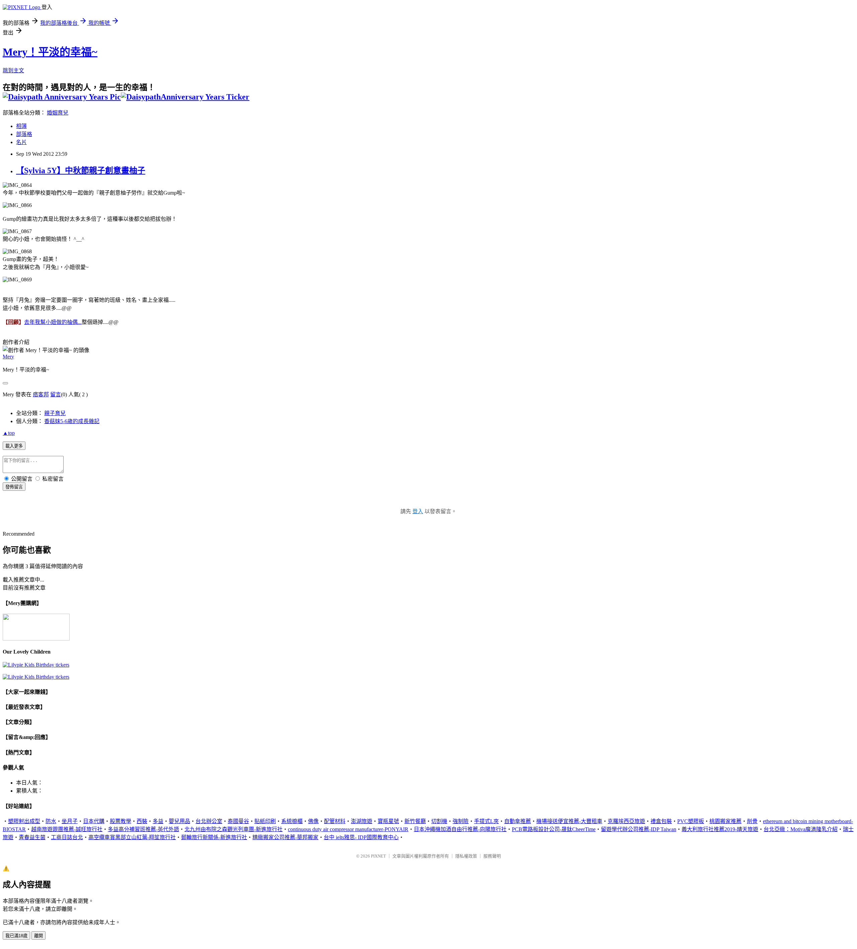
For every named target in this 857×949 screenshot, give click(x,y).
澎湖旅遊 (361, 821)
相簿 (21, 126)
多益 (158, 821)
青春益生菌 (32, 837)
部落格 (24, 134)
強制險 (461, 821)
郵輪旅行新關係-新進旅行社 (214, 837)
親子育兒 (55, 413)
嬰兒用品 (179, 821)
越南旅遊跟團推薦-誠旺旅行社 (66, 829)
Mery (8, 356)
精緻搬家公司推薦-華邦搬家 (285, 837)
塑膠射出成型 (24, 821)
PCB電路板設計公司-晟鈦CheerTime (554, 829)
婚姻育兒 (57, 113)
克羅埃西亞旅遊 (626, 821)
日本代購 (93, 821)
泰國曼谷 (238, 821)
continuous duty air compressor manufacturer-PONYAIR (348, 829)
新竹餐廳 (415, 821)
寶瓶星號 (388, 821)
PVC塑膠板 (690, 821)
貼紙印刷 (265, 821)
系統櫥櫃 (292, 821)
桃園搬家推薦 (725, 821)
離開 (38, 935)
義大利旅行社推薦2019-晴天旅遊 (720, 829)
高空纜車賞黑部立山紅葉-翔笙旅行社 (132, 837)
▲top (9, 433)
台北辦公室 (209, 821)
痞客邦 (41, 394)
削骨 (752, 821)
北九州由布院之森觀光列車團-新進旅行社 (233, 829)
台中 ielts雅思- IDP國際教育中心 (361, 837)
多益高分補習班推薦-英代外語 (143, 829)
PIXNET (378, 856)
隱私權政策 (466, 856)
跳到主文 (13, 70)
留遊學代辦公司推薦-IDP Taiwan (638, 829)
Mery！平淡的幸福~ (50, 52)
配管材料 (334, 821)
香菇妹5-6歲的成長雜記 (71, 421)
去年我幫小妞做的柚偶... (53, 322)
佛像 (313, 821)
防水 (51, 821)
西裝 (142, 821)
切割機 (439, 821)
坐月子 (70, 821)
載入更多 (14, 446)
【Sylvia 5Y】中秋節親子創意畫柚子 (80, 170)
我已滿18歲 (16, 935)
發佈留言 (14, 486)
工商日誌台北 (67, 837)
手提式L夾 (486, 821)
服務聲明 (492, 856)
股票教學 (120, 821)
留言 (55, 394)
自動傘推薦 (517, 821)
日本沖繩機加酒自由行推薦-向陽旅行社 (460, 829)
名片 (21, 142)
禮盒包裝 (661, 821)
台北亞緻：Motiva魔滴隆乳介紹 (801, 829)
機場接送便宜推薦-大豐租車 (569, 821)
